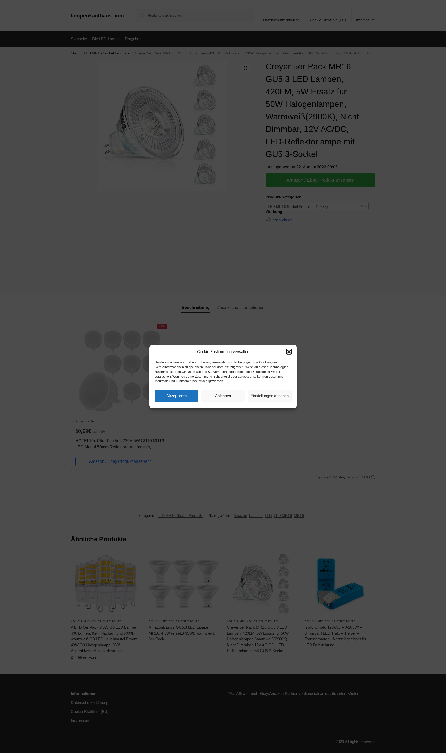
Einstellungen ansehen (269, 395)
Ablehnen (223, 395)
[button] (289, 351)
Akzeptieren (176, 395)
